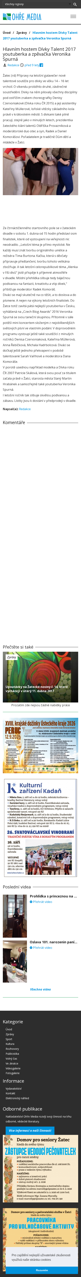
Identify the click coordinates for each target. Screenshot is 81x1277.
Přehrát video (42, 902)
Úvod (7, 33)
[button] (52, 1260)
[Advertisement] (40, 209)
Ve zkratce (12, 1063)
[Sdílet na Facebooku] (41, 65)
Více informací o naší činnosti (30, 1130)
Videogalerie (13, 1068)
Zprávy (21, 33)
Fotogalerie (13, 1073)
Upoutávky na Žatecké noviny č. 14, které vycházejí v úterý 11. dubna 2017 (37, 689)
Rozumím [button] (42, 1270)
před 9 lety (31, 65)
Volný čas (11, 1058)
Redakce (14, 65)
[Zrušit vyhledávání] (75, 4)
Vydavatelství (13, 1088)
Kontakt (10, 1093)
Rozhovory (12, 1049)
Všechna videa (40, 989)
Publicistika (12, 1053)
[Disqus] (40, 480)
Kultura (10, 1044)
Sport (9, 1039)
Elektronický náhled (17, 1098)
